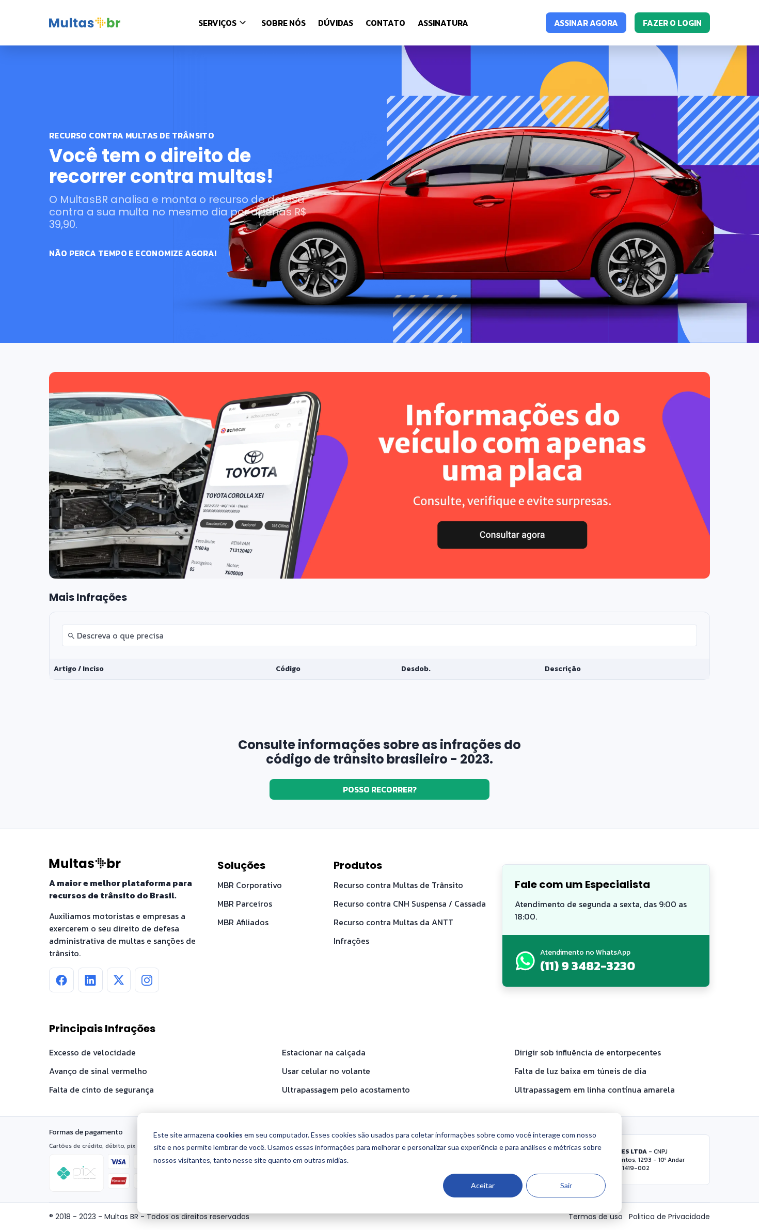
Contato (385, 23)
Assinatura (443, 23)
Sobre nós (283, 23)
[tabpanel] (379, 646)
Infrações (351, 941)
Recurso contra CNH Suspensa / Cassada (410, 903)
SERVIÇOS (217, 23)
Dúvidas (335, 23)
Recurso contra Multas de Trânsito (398, 885)
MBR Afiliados (242, 922)
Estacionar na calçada (324, 1052)
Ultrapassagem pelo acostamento (346, 1089)
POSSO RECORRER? (380, 789)
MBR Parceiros (244, 903)
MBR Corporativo (249, 885)
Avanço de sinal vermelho (98, 1071)
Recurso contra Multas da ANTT (393, 922)
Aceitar (483, 1185)
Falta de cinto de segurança (101, 1089)
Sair (566, 1185)
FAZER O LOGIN (672, 23)
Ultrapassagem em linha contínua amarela (594, 1089)
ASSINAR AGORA (586, 23)
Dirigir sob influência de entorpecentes (587, 1052)
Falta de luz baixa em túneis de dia (580, 1071)
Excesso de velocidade (92, 1052)
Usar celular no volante (326, 1071)
